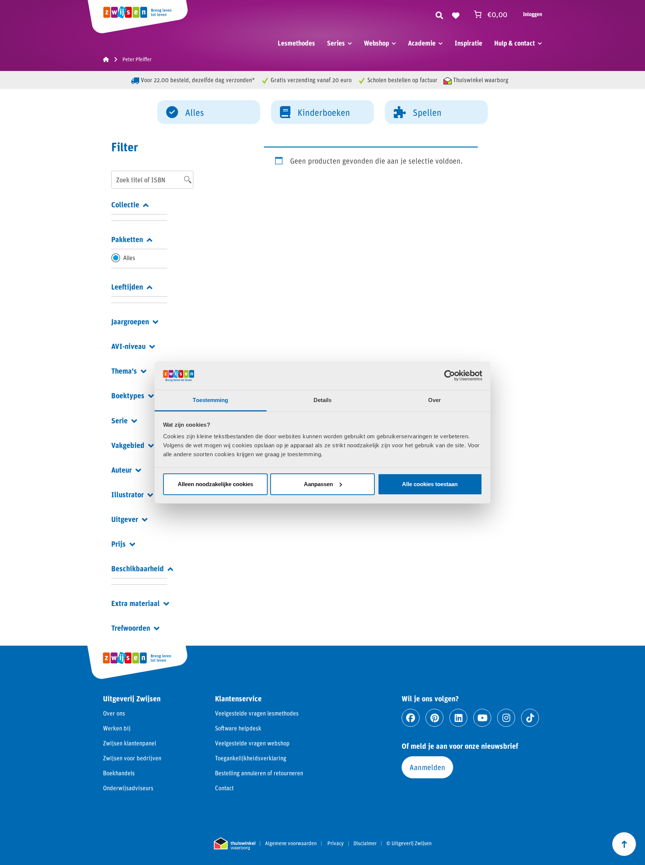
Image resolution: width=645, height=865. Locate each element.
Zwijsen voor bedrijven (132, 758)
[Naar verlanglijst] (455, 14)
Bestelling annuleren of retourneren (259, 773)
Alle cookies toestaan (430, 484)
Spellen (427, 112)
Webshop (376, 42)
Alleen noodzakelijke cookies (215, 484)
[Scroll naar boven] (624, 844)
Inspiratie (468, 42)
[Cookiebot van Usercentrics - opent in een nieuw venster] (449, 375)
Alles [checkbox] (129, 258)
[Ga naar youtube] (482, 718)
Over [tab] (434, 400)
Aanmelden (427, 767)
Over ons (114, 713)
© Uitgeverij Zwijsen (408, 843)
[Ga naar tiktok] (530, 718)
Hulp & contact (514, 42)
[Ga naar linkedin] (458, 718)
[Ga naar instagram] (506, 718)
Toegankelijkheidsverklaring (250, 758)
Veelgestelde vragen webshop (252, 743)
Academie (422, 42)
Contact (224, 788)
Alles (194, 112)
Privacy (335, 843)
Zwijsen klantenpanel (129, 743)
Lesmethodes (296, 42)
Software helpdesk (238, 728)
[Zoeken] (439, 14)
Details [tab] (323, 400)
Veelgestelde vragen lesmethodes (257, 713)
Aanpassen (318, 484)
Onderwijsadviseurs (128, 788)
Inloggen (532, 14)
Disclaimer (365, 843)
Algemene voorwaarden (291, 843)
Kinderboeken (323, 112)
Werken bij (117, 728)
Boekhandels (119, 773)
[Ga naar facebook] (411, 718)
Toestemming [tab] (210, 400)
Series (336, 42)
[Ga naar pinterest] (434, 718)
